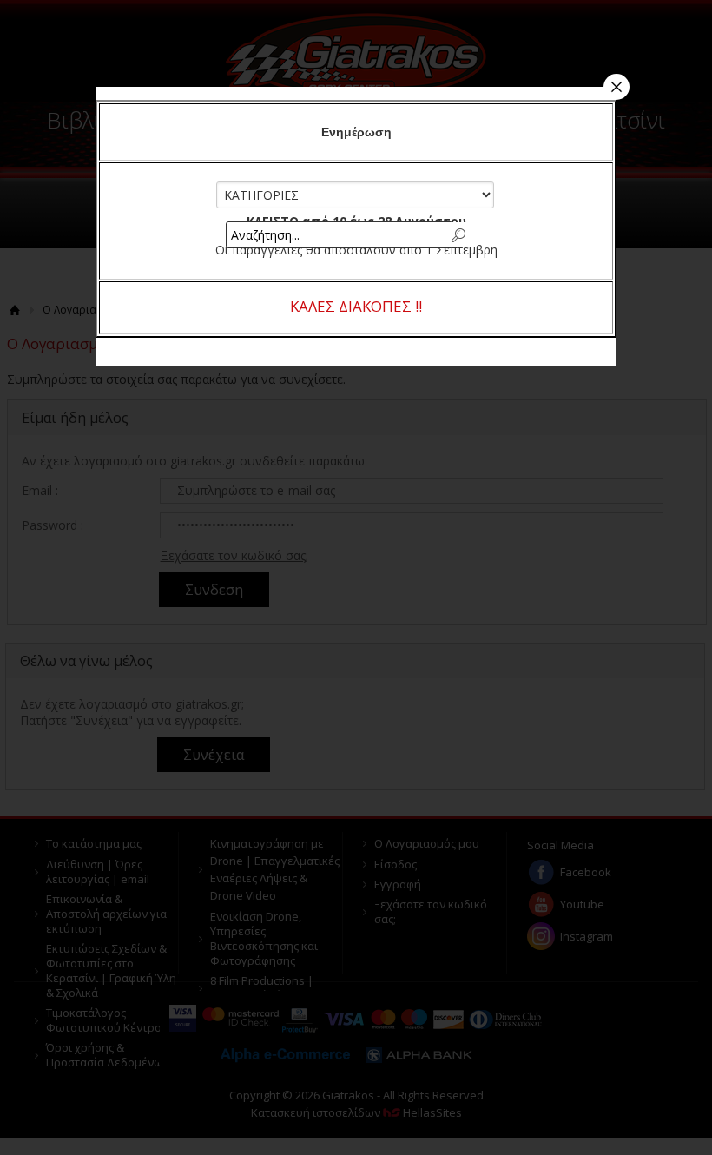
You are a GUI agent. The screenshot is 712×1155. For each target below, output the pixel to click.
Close (616, 87)
